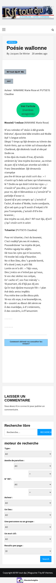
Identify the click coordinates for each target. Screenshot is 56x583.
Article (12, 42)
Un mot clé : (10, 533)
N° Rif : (7, 478)
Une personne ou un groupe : (19, 521)
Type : (7, 448)
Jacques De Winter (20, 53)
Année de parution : (14, 460)
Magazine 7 (33, 572)
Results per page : (13, 545)
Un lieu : (8, 509)
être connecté (22, 406)
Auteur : (8, 497)
